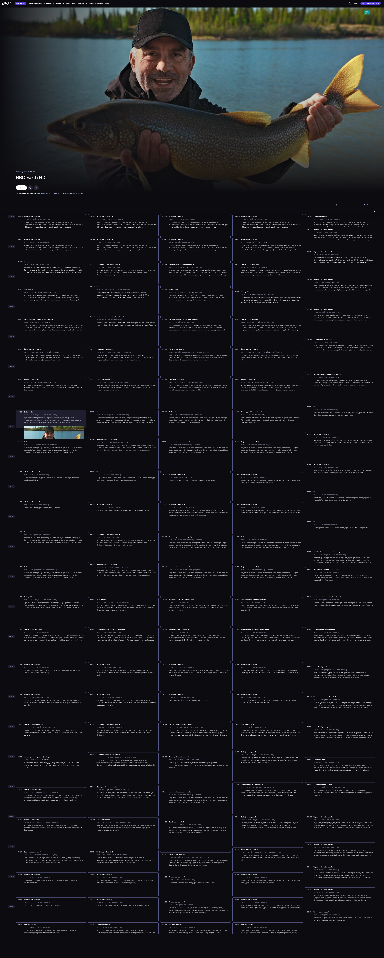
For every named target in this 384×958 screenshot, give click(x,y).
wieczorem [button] (354, 205)
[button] (374, 211)
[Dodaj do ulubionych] (30, 187)
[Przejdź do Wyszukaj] (350, 3)
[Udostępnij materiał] (36, 187)
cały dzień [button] (364, 205)
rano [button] (346, 205)
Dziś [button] (335, 205)
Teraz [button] (340, 205)
